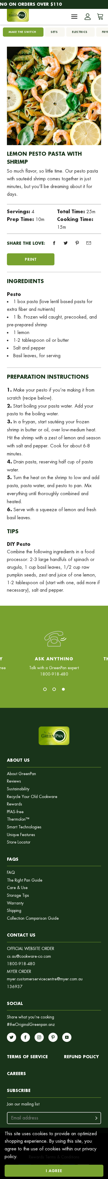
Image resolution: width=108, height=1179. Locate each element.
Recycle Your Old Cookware (32, 797)
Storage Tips (18, 895)
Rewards (14, 804)
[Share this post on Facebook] (54, 243)
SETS (54, 32)
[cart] (99, 16)
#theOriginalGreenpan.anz (31, 1024)
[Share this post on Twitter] (65, 243)
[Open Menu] (74, 16)
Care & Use (17, 888)
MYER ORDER (19, 971)
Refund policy (81, 1056)
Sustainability (18, 789)
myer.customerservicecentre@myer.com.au (45, 979)
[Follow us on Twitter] (11, 1037)
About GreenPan (21, 774)
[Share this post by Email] (88, 243)
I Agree (54, 1170)
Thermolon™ (18, 819)
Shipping (14, 911)
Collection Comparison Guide (33, 918)
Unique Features (21, 835)
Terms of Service (27, 1056)
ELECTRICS (79, 32)
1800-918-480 (21, 964)
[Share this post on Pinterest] (77, 243)
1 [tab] (45, 689)
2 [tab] (54, 689)
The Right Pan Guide (24, 880)
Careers (16, 1073)
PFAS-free (15, 812)
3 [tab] (63, 689)
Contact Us (21, 935)
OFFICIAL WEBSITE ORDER (30, 949)
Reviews (14, 781)
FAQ (11, 872)
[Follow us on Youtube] (66, 1037)
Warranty (15, 903)
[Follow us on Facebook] (25, 1037)
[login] (87, 16)
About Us (18, 760)
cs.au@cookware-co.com (29, 956)
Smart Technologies (24, 827)
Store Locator (19, 842)
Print (31, 259)
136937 (14, 987)
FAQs (12, 859)
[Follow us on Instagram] (39, 1037)
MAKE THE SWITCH (22, 32)
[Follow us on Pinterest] (53, 1037)
